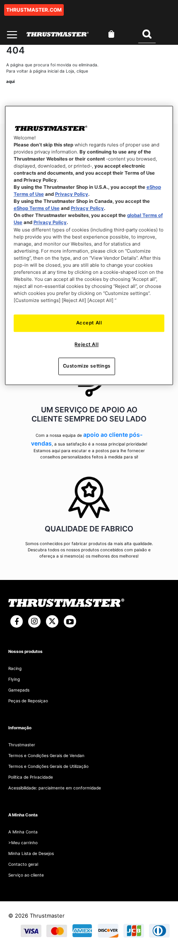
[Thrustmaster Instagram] (34, 621)
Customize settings (87, 366)
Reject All (87, 344)
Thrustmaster (21, 744)
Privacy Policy (71, 194)
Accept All (89, 323)
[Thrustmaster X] (52, 621)
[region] (89, 245)
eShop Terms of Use (37, 209)
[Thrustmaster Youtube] (70, 621)
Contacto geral (23, 864)
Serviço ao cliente (26, 874)
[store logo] (57, 34)
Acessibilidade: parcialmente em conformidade (54, 787)
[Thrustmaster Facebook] (16, 621)
